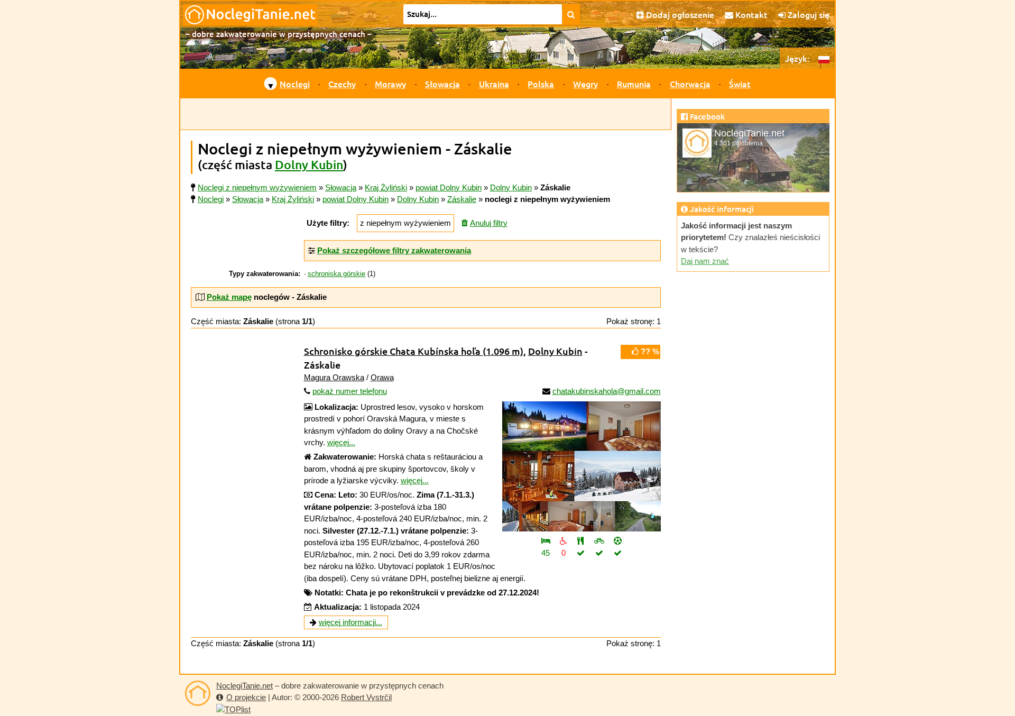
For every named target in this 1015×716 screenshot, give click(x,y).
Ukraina (494, 83)
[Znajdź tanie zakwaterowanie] (571, 14)
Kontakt (750, 14)
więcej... (341, 442)
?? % (649, 351)
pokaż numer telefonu (349, 391)
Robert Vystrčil (366, 697)
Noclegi (295, 83)
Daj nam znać (705, 260)
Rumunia (634, 83)
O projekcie (246, 697)
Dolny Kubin (309, 164)
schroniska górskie (336, 274)
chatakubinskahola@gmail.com (606, 391)
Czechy (342, 83)
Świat (740, 83)
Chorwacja (690, 83)
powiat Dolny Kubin (355, 199)
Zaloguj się (807, 14)
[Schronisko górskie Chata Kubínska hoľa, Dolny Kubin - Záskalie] (581, 466)
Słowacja (442, 83)
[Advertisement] (425, 114)
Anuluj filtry (489, 222)
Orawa (382, 377)
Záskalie (461, 199)
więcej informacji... (350, 622)
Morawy (390, 83)
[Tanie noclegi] (197, 693)
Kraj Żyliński (293, 199)
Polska (541, 83)
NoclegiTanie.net (244, 685)
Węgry (585, 83)
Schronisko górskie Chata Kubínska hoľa (413, 351)
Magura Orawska (334, 377)
